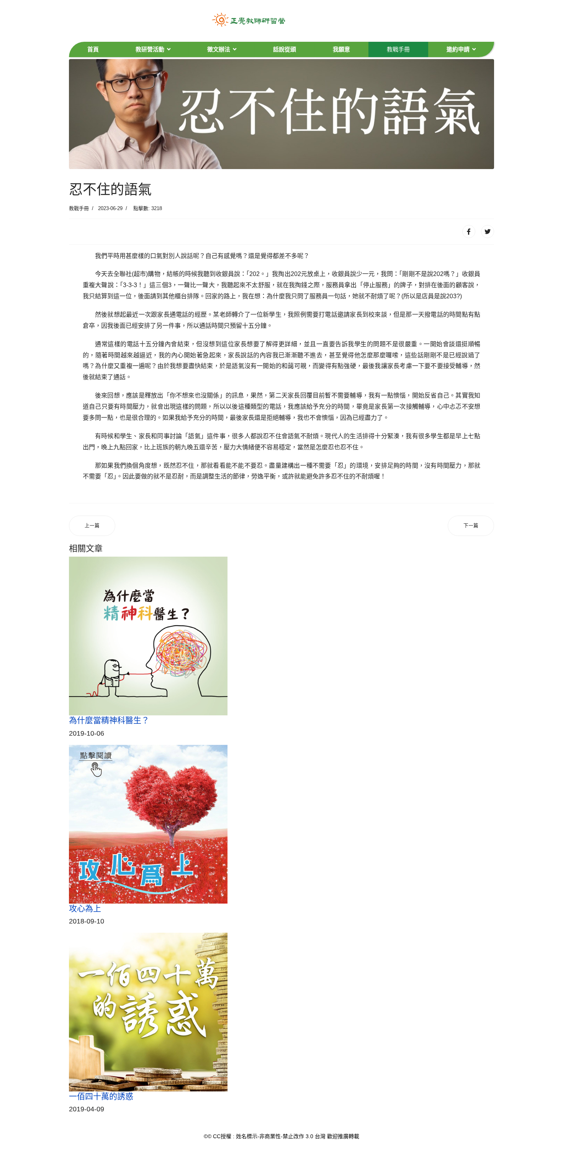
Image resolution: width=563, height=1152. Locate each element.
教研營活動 (150, 49)
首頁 (93, 49)
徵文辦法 (218, 49)
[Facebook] (468, 231)
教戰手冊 (398, 49)
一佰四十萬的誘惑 (101, 1096)
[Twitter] (487, 231)
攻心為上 (85, 908)
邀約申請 (458, 49)
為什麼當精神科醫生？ (109, 720)
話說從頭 (284, 49)
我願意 (341, 49)
